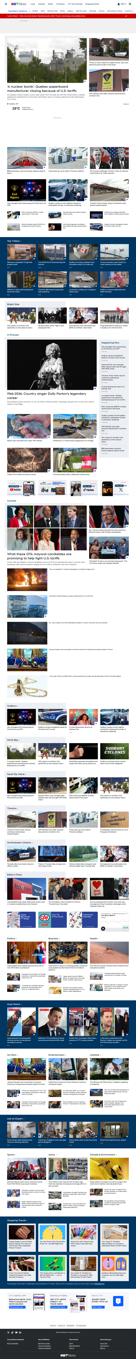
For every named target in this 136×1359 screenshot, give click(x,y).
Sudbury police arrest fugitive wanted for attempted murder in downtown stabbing (64, 204)
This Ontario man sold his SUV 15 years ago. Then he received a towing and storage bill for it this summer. (67, 1184)
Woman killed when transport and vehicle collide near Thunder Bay (82, 865)
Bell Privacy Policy (44, 1343)
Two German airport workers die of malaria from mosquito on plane (109, 967)
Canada (41, 4)
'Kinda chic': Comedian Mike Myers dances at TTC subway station (82, 1039)
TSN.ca (71, 1348)
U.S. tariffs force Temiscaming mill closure (51, 263)
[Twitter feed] (8, 1332)
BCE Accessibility (12, 1343)
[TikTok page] (12, 1332)
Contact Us (61, 1325)
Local (33, 4)
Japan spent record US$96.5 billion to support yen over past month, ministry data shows (74, 978)
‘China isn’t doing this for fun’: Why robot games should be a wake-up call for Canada (34, 1092)
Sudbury (70, 11)
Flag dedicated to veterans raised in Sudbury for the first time (114, 327)
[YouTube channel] (16, 1332)
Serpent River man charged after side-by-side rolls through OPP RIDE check (52, 798)
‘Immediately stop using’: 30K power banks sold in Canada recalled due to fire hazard (26, 903)
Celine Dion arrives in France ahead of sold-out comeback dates (67, 1083)
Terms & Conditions (44, 1346)
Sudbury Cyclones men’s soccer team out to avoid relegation (113, 762)
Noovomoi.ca (104, 1346)
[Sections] (6, 4)
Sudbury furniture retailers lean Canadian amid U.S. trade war (81, 263)
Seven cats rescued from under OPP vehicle (24, 441)
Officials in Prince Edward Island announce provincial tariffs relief (51, 1039)
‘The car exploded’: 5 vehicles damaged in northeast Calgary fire (71, 569)
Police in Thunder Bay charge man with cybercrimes (52, 865)
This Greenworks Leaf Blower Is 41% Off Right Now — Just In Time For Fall (52, 1275)
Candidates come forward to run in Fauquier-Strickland (114, 831)
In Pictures (60, 4)
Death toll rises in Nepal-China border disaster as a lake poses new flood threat (115, 1191)
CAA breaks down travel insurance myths (83, 1141)
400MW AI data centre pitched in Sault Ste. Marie (20, 291)
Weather (35, 11)
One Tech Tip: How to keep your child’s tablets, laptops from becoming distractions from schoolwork (115, 1103)
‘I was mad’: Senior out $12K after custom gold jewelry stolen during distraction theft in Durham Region (85, 676)
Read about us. (100, 1284)
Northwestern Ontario (114, 11)
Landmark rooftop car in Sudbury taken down (82, 291)
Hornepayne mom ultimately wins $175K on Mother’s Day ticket (82, 327)
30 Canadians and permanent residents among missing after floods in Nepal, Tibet (115, 1202)
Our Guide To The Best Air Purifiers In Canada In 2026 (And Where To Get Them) (81, 1275)
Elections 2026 (52, 11)
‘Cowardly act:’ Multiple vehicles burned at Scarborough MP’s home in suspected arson (33, 987)
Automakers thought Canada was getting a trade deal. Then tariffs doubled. (75, 1194)
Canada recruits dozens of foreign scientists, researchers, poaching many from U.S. (34, 976)
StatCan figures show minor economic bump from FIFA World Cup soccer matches (24, 1183)
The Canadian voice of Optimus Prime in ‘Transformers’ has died (64, 903)
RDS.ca (102, 1348)
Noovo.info (103, 1343)
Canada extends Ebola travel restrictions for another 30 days (115, 974)
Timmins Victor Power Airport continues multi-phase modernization (19, 832)
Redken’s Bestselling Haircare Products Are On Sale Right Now (114, 1275)
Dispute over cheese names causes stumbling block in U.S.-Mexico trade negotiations (74, 989)
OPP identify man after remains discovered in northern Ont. (50, 831)
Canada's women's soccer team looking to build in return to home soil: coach (33, 1192)
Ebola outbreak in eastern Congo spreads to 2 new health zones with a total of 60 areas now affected (116, 987)
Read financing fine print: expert (113, 1140)
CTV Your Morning (75, 4)
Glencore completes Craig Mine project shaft (19, 263)
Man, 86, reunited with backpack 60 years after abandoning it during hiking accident (116, 1091)
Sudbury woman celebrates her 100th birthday (112, 291)
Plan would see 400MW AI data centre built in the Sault (32, 213)
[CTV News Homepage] (18, 4)
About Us (53, 1325)
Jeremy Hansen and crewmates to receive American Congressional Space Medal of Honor (81, 649)
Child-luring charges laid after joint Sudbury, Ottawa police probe (116, 213)
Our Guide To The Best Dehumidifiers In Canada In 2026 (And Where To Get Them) (114, 1244)
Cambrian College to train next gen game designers (52, 1141)
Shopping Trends (92, 4)
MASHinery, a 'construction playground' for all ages (73, 441)
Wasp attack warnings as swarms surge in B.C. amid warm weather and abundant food (108, 1183)
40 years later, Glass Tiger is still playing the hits (51, 327)
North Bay (92, 11)
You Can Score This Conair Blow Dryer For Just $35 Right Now (52, 1243)
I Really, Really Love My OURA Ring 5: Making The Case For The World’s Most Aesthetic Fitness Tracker (20, 1245)
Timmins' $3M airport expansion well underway (51, 291)
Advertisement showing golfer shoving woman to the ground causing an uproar (19, 1040)
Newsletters (70, 1325)
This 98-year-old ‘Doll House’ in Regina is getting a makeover (109, 1083)
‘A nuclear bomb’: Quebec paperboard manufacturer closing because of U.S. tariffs (21, 763)
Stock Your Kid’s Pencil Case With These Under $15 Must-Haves (82, 1244)
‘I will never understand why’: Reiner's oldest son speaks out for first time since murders (113, 1040)
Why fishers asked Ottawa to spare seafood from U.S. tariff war (71, 596)
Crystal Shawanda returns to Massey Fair (80, 728)
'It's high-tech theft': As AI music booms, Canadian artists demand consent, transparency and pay (74, 1092)
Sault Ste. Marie (81, 11)
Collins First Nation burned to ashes (21, 474)
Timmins (102, 11)
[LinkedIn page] (20, 1332)
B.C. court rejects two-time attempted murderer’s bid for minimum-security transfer (78, 623)
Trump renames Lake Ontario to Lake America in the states (113, 263)
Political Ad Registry (44, 1348)
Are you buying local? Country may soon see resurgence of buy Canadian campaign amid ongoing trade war (108, 904)
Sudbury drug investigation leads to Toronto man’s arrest (52, 728)
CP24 (71, 1343)
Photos (62, 11)
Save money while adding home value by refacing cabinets (19, 1141)
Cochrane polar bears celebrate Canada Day (71, 474)
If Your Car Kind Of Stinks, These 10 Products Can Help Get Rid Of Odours (20, 1275)
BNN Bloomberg (74, 1346)
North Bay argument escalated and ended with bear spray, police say (75, 226)
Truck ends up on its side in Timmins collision (66, 171)
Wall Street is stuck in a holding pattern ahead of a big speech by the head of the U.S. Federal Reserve (67, 968)
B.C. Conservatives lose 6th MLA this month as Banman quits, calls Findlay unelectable (107, 531)
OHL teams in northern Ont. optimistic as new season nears (19, 327)
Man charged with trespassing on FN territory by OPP (20, 728)
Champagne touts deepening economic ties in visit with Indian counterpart (25, 967)
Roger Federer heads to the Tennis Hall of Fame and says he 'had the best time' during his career (33, 1204)
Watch (50, 4)
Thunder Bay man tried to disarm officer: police (20, 865)
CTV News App (81, 1325)
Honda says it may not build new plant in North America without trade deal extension (74, 1205)
